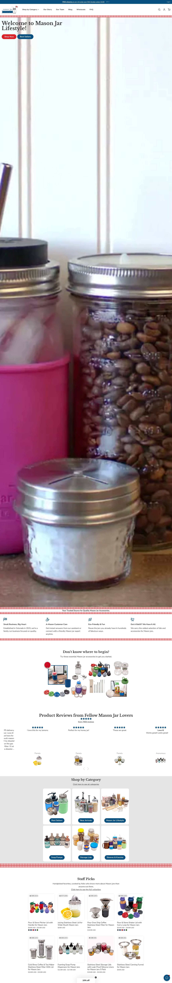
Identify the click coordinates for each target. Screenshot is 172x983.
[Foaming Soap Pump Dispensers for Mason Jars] (71, 949)
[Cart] (168, 9)
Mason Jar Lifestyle (115, 820)
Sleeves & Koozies (115, 857)
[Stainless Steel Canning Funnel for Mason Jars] (130, 949)
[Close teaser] (96, 977)
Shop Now (9, 36)
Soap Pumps (57, 857)
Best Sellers (25, 36)
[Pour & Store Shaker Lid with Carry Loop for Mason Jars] (130, 907)
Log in (168, 2)
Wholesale (81, 9)
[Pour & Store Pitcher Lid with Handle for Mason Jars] (41, 907)
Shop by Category (29, 9)
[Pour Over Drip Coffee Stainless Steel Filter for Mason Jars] (100, 907)
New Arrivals (86, 820)
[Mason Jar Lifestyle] (10, 10)
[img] (86, 718)
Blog (70, 9)
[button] (84, 768)
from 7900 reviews (86, 722)
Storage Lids (86, 857)
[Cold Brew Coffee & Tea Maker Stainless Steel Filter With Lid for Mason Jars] (41, 949)
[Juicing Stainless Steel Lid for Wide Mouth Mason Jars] (71, 907)
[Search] (158, 9)
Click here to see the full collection (86, 889)
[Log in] (163, 9)
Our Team (60, 9)
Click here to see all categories (86, 784)
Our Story (47, 9)
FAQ (91, 9)
